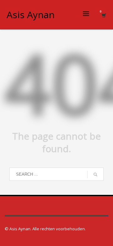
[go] (95, 174)
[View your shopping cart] (103, 15)
